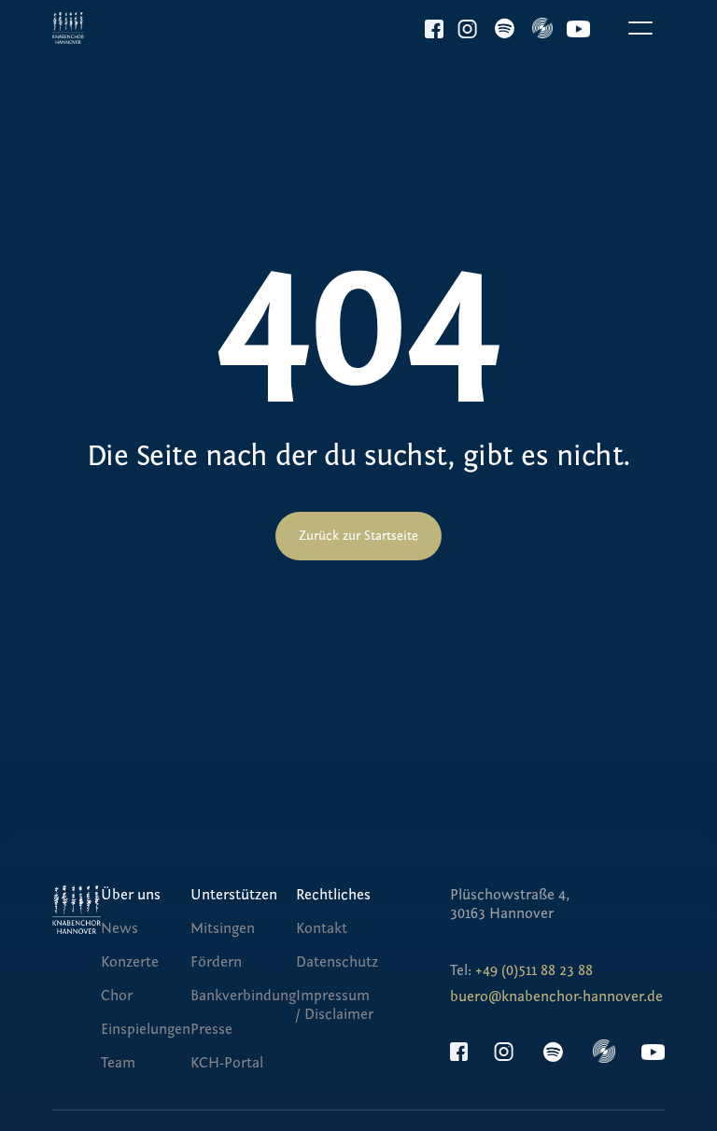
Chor (117, 995)
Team (118, 1062)
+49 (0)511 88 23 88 (534, 970)
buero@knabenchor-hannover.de (556, 996)
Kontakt (321, 928)
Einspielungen (145, 1029)
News (119, 928)
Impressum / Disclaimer (334, 1005)
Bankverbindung (243, 995)
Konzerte (130, 962)
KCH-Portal (226, 1062)
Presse (211, 1029)
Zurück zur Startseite (358, 536)
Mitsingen (222, 928)
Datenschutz (337, 962)
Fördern (216, 962)
